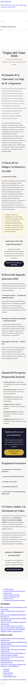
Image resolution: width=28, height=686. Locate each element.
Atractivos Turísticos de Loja (11, 596)
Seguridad (6, 671)
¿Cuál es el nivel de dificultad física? (13, 476)
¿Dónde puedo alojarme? (10, 486)
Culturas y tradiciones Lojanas (11, 594)
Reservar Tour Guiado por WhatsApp (14, 264)
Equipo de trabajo (8, 673)
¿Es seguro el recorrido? (10, 481)
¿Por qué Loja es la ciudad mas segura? (14, 600)
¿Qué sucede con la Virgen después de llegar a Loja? (14, 493)
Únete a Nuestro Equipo (10, 676)
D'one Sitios (22, 679)
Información (6, 669)
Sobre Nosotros (7, 674)
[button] (14, 11)
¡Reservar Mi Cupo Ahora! (14, 569)
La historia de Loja (8, 589)
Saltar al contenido (6, 1)
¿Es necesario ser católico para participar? (11, 470)
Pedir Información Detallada (14, 452)
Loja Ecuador (4, 679)
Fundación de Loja (8, 598)
